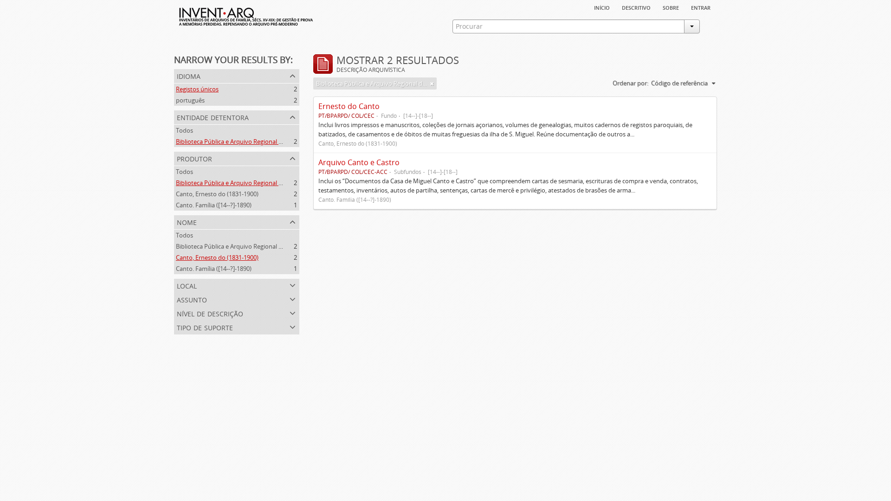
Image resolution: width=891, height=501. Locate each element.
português (190, 100)
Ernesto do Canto (349, 106)
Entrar (700, 7)
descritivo (636, 7)
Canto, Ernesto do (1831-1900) (217, 194)
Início (602, 7)
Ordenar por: (630, 83)
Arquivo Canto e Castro (359, 162)
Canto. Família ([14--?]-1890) (214, 205)
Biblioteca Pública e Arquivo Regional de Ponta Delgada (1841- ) (262, 183)
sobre (671, 7)
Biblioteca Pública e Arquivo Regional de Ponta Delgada (251, 141)
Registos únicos (197, 89)
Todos (184, 130)
